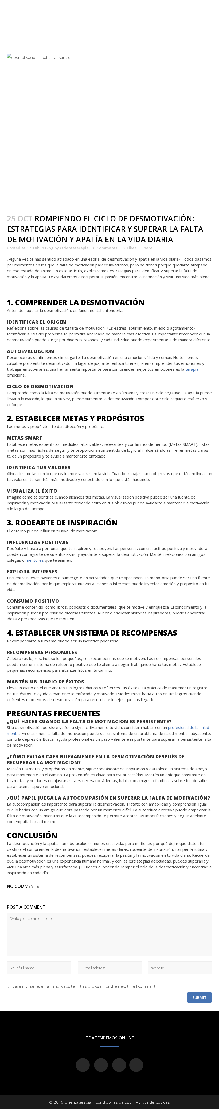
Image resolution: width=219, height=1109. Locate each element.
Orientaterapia (74, 247)
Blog (49, 247)
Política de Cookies (153, 1102)
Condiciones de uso (113, 1102)
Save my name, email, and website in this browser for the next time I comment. (84, 986)
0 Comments (105, 247)
